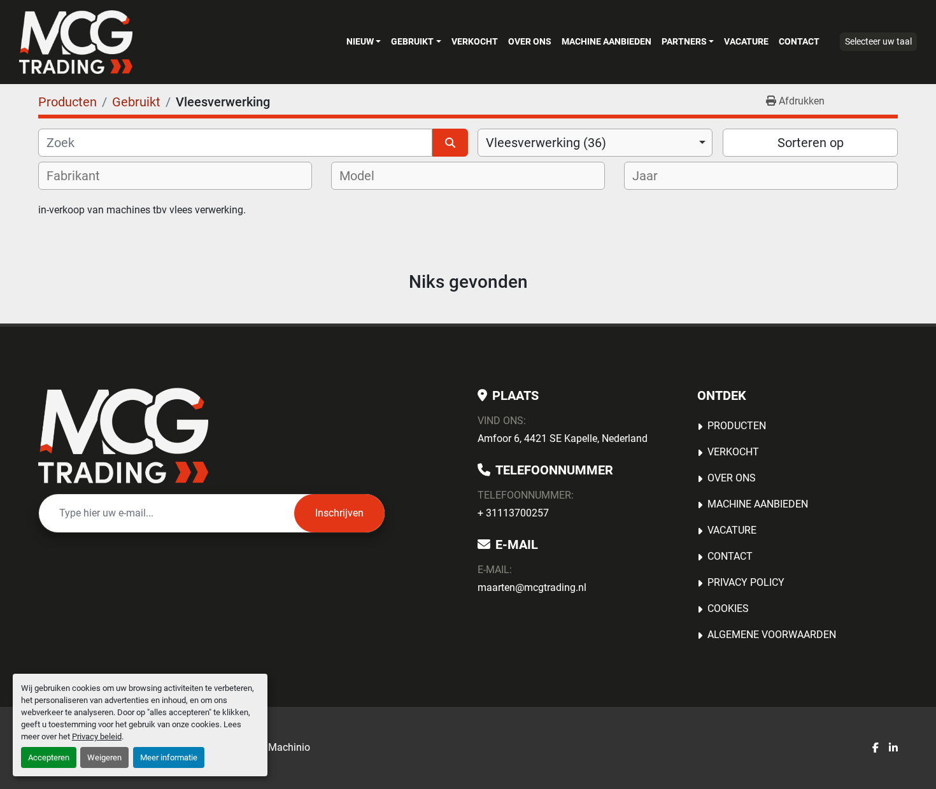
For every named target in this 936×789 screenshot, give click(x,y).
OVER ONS (529, 41)
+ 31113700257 (513, 513)
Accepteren (48, 757)
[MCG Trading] (123, 435)
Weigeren (104, 757)
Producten (736, 426)
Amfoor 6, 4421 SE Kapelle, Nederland (563, 438)
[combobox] (595, 143)
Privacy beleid (97, 736)
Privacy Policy (745, 582)
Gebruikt (412, 41)
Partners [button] (684, 41)
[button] (363, 41)
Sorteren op (810, 142)
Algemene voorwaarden (771, 635)
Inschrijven (339, 513)
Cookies (728, 608)
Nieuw (360, 41)
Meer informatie (168, 757)
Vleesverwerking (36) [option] (546, 142)
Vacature (746, 41)
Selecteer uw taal (878, 41)
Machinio (289, 747)
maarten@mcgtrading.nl (532, 587)
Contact (799, 41)
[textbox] (81, 175)
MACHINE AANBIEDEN (606, 41)
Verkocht (474, 41)
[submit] (450, 143)
